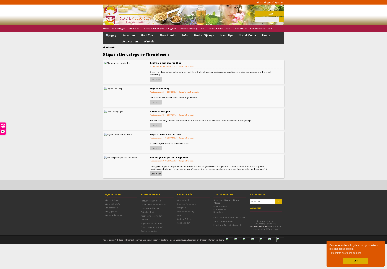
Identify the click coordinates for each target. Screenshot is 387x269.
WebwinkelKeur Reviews (261, 226)
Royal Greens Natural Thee (165, 134)
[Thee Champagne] (113, 111)
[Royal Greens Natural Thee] (118, 134)
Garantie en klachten (150, 208)
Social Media (247, 35)
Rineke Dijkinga (204, 35)
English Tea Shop (159, 88)
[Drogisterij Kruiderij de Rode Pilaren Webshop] (127, 23)
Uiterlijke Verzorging (153, 28)
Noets (266, 35)
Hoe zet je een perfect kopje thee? (170, 157)
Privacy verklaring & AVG (152, 227)
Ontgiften (171, 28)
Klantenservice (257, 28)
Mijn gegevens (111, 211)
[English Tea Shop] (113, 88)
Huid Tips (147, 35)
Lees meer (156, 79)
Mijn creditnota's (112, 204)
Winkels (149, 41)
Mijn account (113, 194)
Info (185, 35)
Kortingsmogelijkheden (151, 215)
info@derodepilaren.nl (230, 225)
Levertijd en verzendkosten (153, 204)
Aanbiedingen (118, 28)
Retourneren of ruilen (151, 200)
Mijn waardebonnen (114, 215)
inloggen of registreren (273, 2)
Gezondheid (134, 28)
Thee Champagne (160, 111)
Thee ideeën (167, 35)
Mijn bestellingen (112, 200)
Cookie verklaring (149, 231)
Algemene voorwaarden (152, 223)
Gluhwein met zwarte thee (165, 62)
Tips (270, 28)
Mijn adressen (111, 207)
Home (105, 28)
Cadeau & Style (215, 28)
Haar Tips (226, 35)
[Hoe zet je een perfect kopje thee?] (121, 157)
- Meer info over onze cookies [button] (345, 253)
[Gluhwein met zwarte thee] (117, 62)
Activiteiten (130, 41)
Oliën (202, 28)
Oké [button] (356, 260)
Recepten (128, 35)
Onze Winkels (241, 28)
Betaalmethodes (148, 212)
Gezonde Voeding (188, 28)
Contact (144, 219)
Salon (228, 28)
